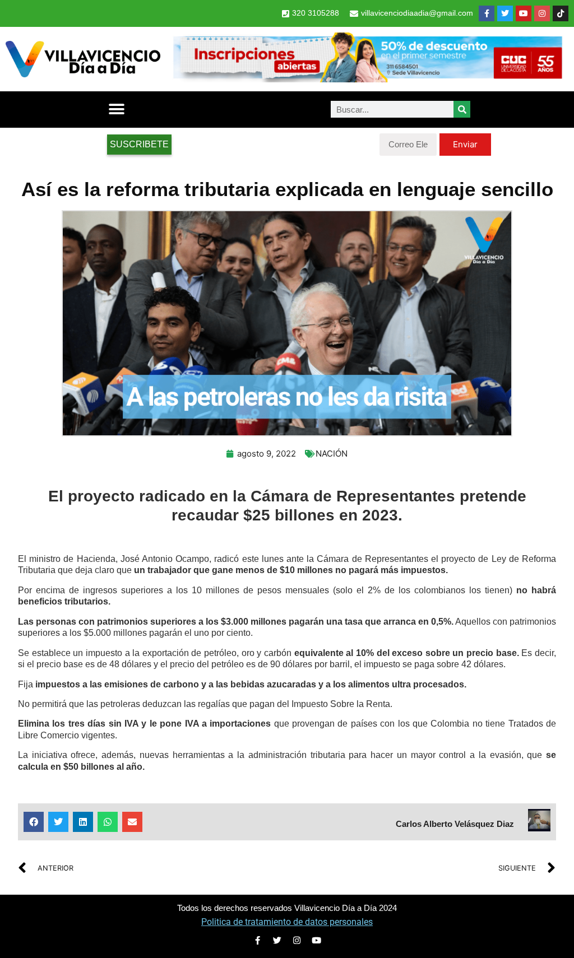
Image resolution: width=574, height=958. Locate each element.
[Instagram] (542, 13)
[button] (116, 109)
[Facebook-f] (486, 13)
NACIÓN (332, 453)
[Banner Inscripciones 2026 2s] (367, 79)
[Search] (461, 109)
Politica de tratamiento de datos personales (287, 922)
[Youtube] (523, 13)
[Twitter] (505, 13)
